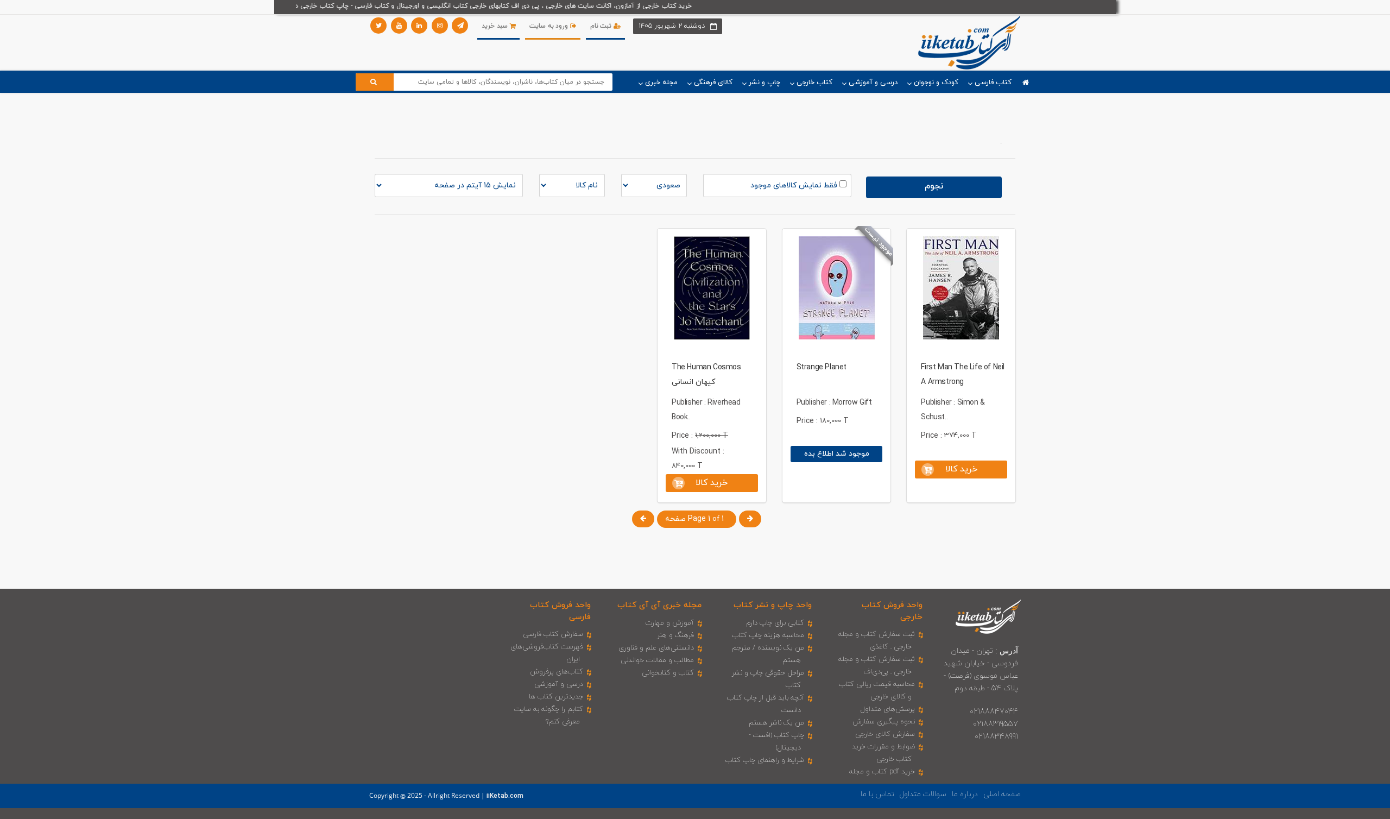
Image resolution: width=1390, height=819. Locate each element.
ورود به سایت (549, 26)
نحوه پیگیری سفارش (883, 722)
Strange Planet (821, 367)
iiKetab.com (504, 796)
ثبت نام (602, 26)
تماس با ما (877, 794)
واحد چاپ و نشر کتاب (773, 605)
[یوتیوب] (399, 25)
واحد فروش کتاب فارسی (560, 611)
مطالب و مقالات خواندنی (657, 660)
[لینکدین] (419, 25)
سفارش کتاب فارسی (553, 634)
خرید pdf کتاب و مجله (882, 772)
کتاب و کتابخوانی (668, 673)
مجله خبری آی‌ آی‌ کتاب (659, 605)
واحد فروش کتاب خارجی (892, 611)
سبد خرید (495, 26)
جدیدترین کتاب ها (556, 697)
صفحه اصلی (1002, 794)
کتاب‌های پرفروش (556, 672)
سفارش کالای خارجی (885, 734)
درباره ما (965, 794)
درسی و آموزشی (558, 684)
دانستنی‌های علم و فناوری (656, 648)
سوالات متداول (923, 794)
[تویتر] (378, 25)
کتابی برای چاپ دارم (775, 623)
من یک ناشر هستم (776, 723)
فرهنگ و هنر (675, 635)
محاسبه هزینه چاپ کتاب (768, 635)
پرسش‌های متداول (888, 709)
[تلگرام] (460, 25)
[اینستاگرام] (440, 25)
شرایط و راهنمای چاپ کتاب (764, 760)
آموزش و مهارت (670, 623)
